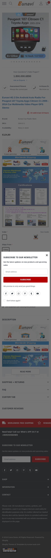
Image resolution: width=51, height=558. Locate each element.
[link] (5, 293)
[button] (47, 255)
